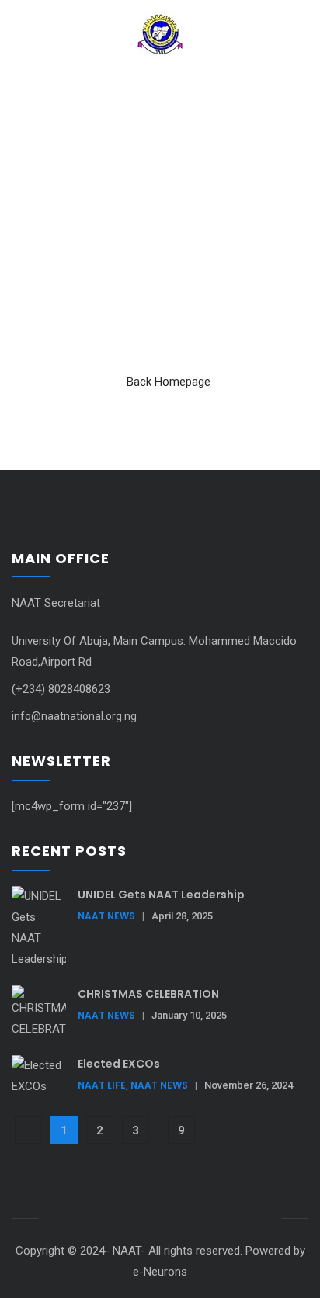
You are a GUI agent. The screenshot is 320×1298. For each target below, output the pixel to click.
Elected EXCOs (119, 1063)
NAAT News (106, 915)
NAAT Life (102, 1085)
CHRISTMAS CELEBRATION (148, 994)
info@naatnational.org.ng (74, 716)
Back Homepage (168, 382)
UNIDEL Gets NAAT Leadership (161, 894)
